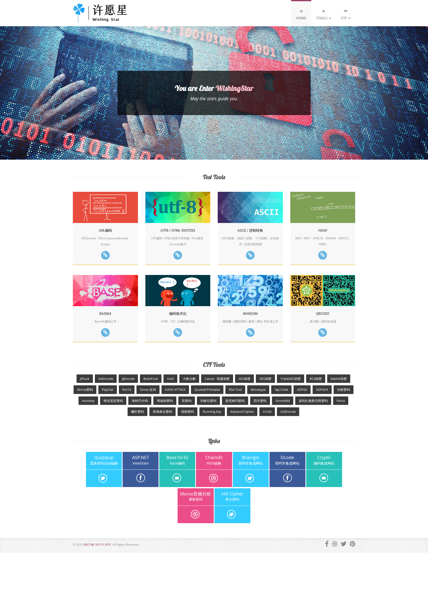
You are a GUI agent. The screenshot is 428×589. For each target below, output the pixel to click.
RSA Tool (235, 389)
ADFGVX (322, 389)
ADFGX (302, 389)
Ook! (170, 378)
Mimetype (258, 389)
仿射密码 (343, 389)
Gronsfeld (282, 400)
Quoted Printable (207, 389)
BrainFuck (150, 378)
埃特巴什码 (140, 400)
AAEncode (105, 378)
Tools (322, 18)
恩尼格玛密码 (235, 400)
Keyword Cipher (242, 411)
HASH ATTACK (175, 389)
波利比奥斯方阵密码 (313, 400)
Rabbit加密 (339, 378)
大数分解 (189, 378)
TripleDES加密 (290, 378)
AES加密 (244, 378)
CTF (344, 18)
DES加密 (265, 378)
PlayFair (107, 389)
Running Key (212, 411)
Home (301, 18)
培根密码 (187, 411)
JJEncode (128, 378)
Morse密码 (85, 389)
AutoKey (88, 400)
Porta (341, 400)
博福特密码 (165, 400)
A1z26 (267, 411)
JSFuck (84, 378)
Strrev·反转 (148, 389)
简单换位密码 (162, 411)
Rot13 (126, 389)
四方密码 (260, 400)
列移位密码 (208, 400)
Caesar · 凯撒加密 (217, 378)
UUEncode (288, 411)
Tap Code (281, 389)
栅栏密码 (137, 411)
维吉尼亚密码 (113, 400)
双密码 (186, 400)
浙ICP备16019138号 (97, 544)
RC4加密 (316, 378)
